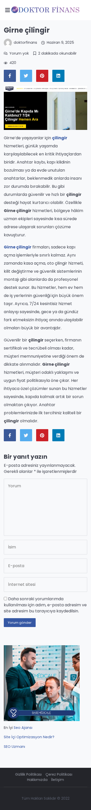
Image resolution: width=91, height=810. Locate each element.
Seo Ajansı (23, 727)
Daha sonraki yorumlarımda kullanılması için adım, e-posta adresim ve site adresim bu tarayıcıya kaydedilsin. (45, 605)
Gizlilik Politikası (28, 774)
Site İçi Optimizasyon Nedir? (29, 736)
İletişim (57, 779)
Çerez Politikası (59, 774)
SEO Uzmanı (14, 746)
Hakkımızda (37, 779)
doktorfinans (25, 42)
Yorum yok (19, 53)
